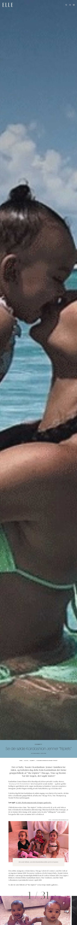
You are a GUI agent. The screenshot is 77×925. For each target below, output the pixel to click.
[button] (55, 895)
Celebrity (38, 744)
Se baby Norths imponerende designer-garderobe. (34, 803)
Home (20, 760)
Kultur (26, 760)
